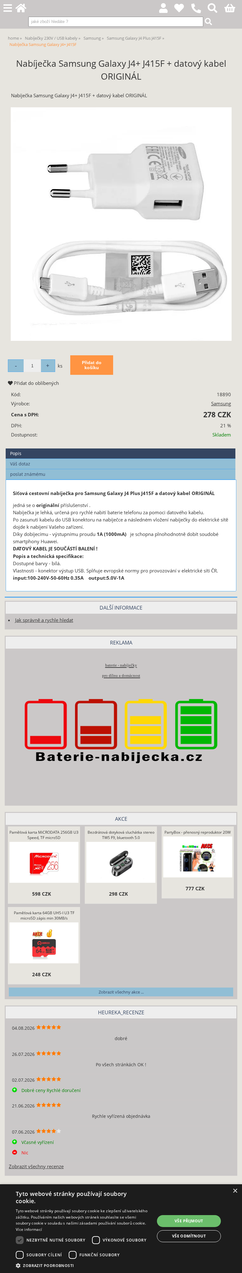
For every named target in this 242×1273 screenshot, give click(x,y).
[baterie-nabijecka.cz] (121, 788)
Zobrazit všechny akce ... (121, 992)
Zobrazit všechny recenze (36, 1166)
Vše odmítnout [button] (189, 1236)
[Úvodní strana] (24, 10)
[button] (83, 1265)
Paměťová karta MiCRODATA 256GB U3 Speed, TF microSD (43, 835)
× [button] (235, 1191)
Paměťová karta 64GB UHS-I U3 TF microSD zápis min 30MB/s (44, 915)
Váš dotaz (20, 464)
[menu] (7, 8)
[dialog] (121, 1228)
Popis (15, 453)
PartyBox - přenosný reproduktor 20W (197, 832)
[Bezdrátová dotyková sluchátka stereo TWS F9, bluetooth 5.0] (121, 863)
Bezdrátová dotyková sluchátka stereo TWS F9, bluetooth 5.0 (121, 835)
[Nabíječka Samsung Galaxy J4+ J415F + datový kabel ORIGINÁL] (121, 224)
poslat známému (27, 474)
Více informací (29, 1229)
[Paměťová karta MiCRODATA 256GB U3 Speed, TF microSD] (44, 863)
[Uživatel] (182, 10)
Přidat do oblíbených (36, 383)
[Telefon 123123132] (199, 13)
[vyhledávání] (216, 10)
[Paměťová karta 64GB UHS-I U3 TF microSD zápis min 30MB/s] (44, 944)
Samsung (221, 403)
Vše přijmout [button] (189, 1221)
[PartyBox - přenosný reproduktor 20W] (197, 858)
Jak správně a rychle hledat (44, 620)
